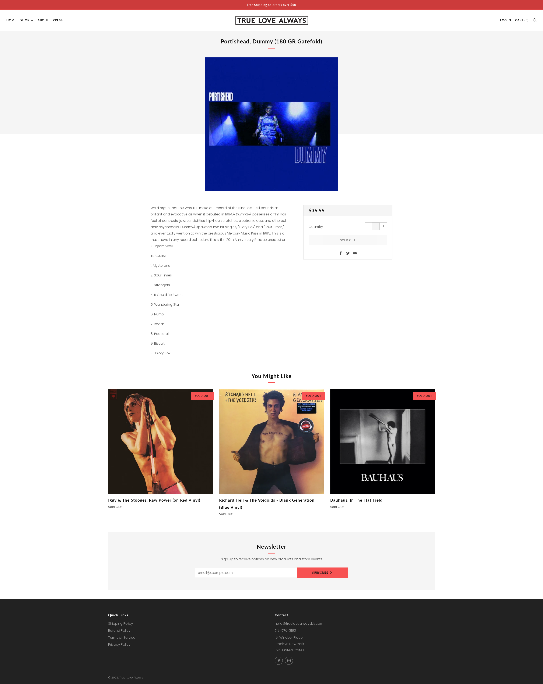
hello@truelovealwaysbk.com (299, 623)
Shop (24, 20)
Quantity (316, 226)
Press (58, 20)
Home (11, 20)
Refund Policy (119, 630)
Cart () (522, 20)
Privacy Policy (119, 644)
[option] (271, 124)
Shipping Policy (120, 623)
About (43, 20)
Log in (505, 20)
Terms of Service (121, 637)
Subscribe (320, 572)
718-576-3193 (285, 630)
